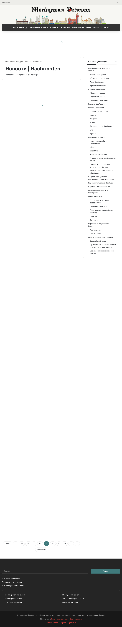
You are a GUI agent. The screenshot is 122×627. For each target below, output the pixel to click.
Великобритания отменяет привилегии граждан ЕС (62, 127)
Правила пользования (59, 619)
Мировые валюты (95, 196)
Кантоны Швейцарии (96, 104)
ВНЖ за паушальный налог (12, 586)
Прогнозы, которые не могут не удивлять (20, 453)
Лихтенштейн (95, 230)
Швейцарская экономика (15, 595)
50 (53, 544)
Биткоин (93, 216)
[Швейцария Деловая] (61, 14)
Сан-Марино (95, 234)
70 (71, 544)
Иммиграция (78, 27)
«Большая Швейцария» (100, 78)
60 (65, 544)
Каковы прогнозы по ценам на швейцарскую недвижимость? (61, 354)
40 (28, 544)
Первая (7, 544)
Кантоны (65, 27)
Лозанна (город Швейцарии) (102, 126)
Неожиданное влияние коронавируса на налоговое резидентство (17, 335)
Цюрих (93, 115)
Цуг (91, 130)
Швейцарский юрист (70, 595)
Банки (88, 27)
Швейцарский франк (98, 206)
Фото (103, 27)
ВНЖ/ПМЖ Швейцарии (11, 578)
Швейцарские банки (96, 137)
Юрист (63, 623)
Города (56, 27)
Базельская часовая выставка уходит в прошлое (61, 281)
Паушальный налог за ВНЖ (99, 187)
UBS (92, 147)
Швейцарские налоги (13, 598)
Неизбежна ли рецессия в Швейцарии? (15, 225)
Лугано (93, 134)
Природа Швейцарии (96, 89)
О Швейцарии (17, 27)
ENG (117, 3)
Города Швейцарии (96, 108)
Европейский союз (98, 241)
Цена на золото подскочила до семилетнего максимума (57, 166)
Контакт (49, 623)
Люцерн (93, 119)
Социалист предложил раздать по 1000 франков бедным (61, 507)
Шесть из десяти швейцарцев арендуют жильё (17, 299)
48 (40, 544)
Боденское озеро (97, 97)
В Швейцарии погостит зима (15, 414)
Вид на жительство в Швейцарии (101, 183)
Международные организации (100, 237)
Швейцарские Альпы (99, 100)
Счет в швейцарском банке (73, 598)
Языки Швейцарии (98, 74)
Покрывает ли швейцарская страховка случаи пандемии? (59, 241)
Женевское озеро (97, 93)
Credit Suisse (95, 151)
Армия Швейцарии (98, 86)
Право (96, 27)
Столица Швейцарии (99, 111)
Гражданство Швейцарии (12, 582)
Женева (93, 122)
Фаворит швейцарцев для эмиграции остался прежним (19, 184)
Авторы (56, 623)
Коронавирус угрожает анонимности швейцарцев (15, 525)
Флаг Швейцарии (97, 82)
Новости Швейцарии (15, 62)
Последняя (41, 550)
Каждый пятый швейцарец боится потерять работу (60, 395)
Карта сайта (72, 623)
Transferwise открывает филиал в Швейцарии (20, 111)
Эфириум (94, 220)
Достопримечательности (38, 27)
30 (22, 544)
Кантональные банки (98, 154)
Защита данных (76, 619)
